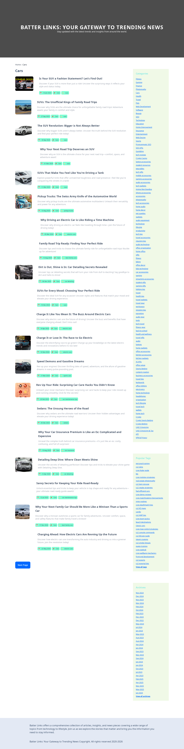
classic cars (140, 525)
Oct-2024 (139, 610)
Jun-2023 (139, 662)
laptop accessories (143, 162)
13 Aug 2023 (44, 211)
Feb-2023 (139, 613)
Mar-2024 (140, 603)
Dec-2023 (140, 617)
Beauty (138, 113)
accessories (140, 196)
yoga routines (141, 501)
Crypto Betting (141, 424)
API (137, 434)
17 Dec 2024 (42, 525)
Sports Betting (141, 368)
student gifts (141, 282)
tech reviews (141, 155)
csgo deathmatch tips (144, 505)
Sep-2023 (139, 651)
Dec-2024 (140, 596)
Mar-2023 (140, 655)
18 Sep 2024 (44, 140)
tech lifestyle (141, 403)
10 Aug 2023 (45, 450)
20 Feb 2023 (43, 399)
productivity (140, 230)
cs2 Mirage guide (143, 536)
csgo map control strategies (147, 529)
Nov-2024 (140, 593)
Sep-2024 (139, 658)
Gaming (139, 82)
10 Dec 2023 (44, 305)
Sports (138, 141)
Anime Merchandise (144, 189)
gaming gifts (141, 286)
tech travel (140, 324)
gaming (139, 275)
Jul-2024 (139, 627)
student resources (143, 165)
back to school (141, 331)
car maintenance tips (68, 399)
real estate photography (145, 481)
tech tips (139, 234)
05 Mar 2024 (47, 234)
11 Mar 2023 (44, 187)
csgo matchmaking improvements (149, 498)
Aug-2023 (140, 637)
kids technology (142, 268)
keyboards (140, 382)
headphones (141, 396)
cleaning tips (141, 241)
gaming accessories (144, 179)
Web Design (140, 137)
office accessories (143, 351)
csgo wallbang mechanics (146, 553)
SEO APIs (139, 148)
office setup (140, 365)
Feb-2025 (139, 679)
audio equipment (142, 220)
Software (139, 110)
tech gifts (139, 172)
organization (141, 399)
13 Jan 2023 (45, 93)
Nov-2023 (140, 600)
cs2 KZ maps (141, 508)
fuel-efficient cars (143, 491)
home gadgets (141, 348)
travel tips (140, 379)
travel (138, 293)
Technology (140, 120)
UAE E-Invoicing (142, 427)
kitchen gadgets (142, 358)
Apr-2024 (139, 644)
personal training (143, 463)
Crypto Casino (141, 158)
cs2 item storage (142, 484)
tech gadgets (141, 186)
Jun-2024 (139, 665)
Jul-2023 (139, 672)
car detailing (68, 281)
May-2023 (140, 634)
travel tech (140, 406)
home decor (140, 210)
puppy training (141, 546)
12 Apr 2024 (44, 474)
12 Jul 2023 (42, 498)
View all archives (143, 696)
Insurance (140, 130)
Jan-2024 (139, 648)
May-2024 (140, 624)
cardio (138, 512)
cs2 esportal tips (142, 563)
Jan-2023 (139, 631)
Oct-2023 (139, 669)
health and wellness (144, 334)
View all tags (141, 567)
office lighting (141, 386)
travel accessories (143, 237)
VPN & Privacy (141, 437)
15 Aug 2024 (46, 258)
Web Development (143, 106)
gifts (137, 255)
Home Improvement (144, 127)
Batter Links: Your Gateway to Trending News (92, 27)
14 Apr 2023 (43, 329)
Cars (56, 93)
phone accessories (143, 193)
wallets (138, 410)
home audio (140, 206)
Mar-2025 (140, 686)
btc (137, 474)
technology (140, 224)
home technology (143, 393)
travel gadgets (141, 299)
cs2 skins (139, 467)
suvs (65, 93)
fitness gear (140, 327)
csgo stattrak (141, 550)
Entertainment (141, 134)
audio (138, 341)
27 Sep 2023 (44, 116)
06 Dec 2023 (45, 281)
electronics (140, 389)
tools (138, 320)
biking (138, 262)
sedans (64, 423)
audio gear (140, 317)
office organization (143, 248)
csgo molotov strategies (145, 477)
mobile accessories (143, 175)
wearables (140, 168)
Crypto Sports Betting (144, 420)
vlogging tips (141, 310)
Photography (141, 89)
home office (140, 251)
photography (141, 199)
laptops (139, 344)
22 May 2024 (44, 549)
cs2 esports (140, 560)
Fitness (138, 79)
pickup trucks (67, 211)
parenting (140, 313)
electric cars (70, 234)
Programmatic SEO (143, 144)
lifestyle (139, 227)
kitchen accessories (144, 355)
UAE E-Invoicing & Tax (144, 431)
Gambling (140, 151)
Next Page (23, 565)
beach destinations (143, 522)
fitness (138, 258)
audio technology (143, 244)
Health (138, 96)
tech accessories (142, 203)
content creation (142, 372)
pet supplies (140, 213)
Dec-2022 (140, 620)
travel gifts (140, 337)
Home (18, 64)
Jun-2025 (139, 693)
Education (140, 124)
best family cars (69, 258)
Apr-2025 (139, 682)
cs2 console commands (145, 532)
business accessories (144, 375)
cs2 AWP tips (141, 515)
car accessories (142, 272)
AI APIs (139, 362)
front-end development (145, 556)
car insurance (68, 450)
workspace (140, 306)
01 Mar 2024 (47, 164)
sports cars (65, 376)
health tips (140, 296)
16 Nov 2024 (43, 352)
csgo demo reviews (143, 494)
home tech (140, 413)
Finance (139, 86)
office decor (140, 265)
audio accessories (143, 182)
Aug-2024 (140, 641)
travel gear (140, 303)
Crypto (138, 417)
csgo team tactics (143, 518)
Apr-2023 (139, 675)
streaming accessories (145, 279)
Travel (138, 99)
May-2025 (140, 689)
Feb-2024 (139, 606)
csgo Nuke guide (142, 470)
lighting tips (140, 289)
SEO (137, 117)
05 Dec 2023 (44, 423)
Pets (137, 103)
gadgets (139, 217)
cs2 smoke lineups (143, 543)
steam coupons (142, 539)
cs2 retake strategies (144, 487)
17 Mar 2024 (44, 376)
